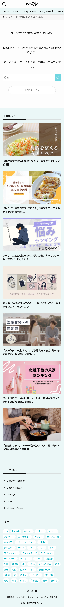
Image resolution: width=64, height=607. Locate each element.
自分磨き (35, 580)
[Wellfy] (32, 4)
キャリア (8, 542)
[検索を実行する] (58, 77)
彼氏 (6, 569)
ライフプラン (10, 558)
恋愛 (14, 569)
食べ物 (54, 580)
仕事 (6, 564)
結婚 (6, 580)
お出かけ (40, 531)
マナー (42, 547)
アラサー (53, 531)
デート (21, 547)
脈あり (23, 580)
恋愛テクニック (27, 569)
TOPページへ (32, 90)
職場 (14, 580)
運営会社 (53, 597)
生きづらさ (36, 574)
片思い (23, 574)
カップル (39, 536)
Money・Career (15, 508)
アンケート (9, 536)
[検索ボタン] (4, 4)
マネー (52, 547)
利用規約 (10, 597)
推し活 (7, 574)
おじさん (28, 531)
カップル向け (53, 536)
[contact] (36, 591)
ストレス (43, 542)
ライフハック (47, 553)
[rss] (32, 591)
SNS (6, 531)
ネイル (32, 547)
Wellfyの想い (42, 597)
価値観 (15, 564)
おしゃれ (16, 531)
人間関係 (49, 558)
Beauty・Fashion (16, 480)
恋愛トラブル (45, 569)
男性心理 (49, 574)
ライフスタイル (11, 553)
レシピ (38, 558)
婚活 (57, 564)
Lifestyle (11, 494)
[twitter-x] (28, 591)
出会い (32, 564)
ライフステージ (29, 553)
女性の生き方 (45, 564)
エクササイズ (24, 536)
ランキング (25, 558)
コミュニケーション (25, 542)
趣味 (45, 580)
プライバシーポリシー (25, 597)
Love (9, 501)
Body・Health (14, 487)
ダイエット (9, 547)
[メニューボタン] (60, 4)
